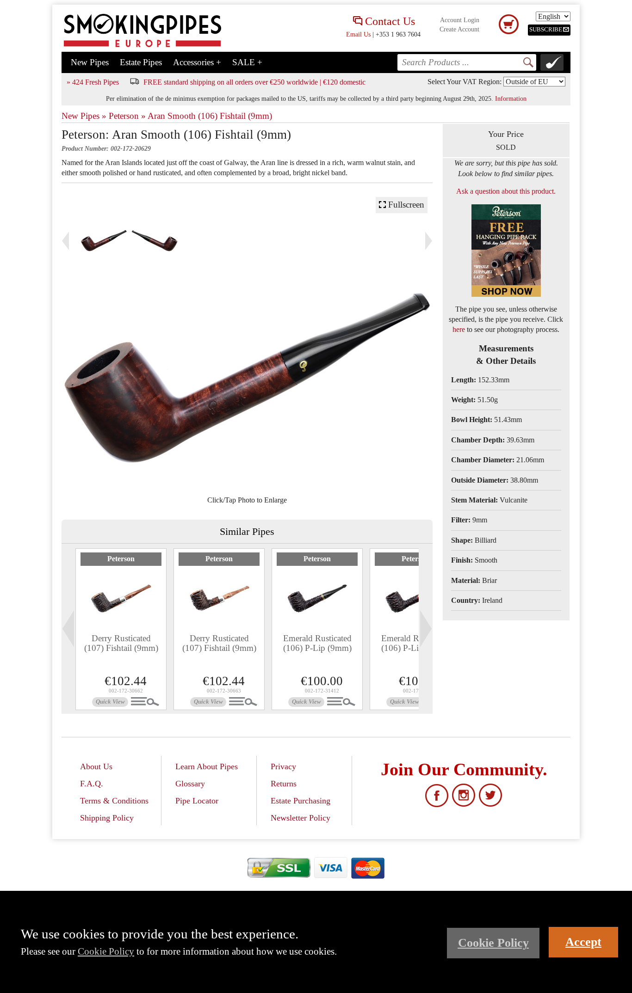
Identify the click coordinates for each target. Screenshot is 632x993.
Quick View (110, 702)
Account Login (459, 20)
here (458, 329)
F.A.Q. (91, 783)
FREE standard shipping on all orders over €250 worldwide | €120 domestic (254, 82)
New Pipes (90, 62)
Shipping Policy (107, 817)
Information (511, 98)
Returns (284, 783)
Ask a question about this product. (506, 191)
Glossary (190, 783)
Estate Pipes (141, 62)
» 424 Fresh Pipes (93, 82)
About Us (96, 766)
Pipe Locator (196, 800)
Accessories (197, 62)
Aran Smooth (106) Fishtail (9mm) (210, 116)
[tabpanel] (121, 629)
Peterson (121, 559)
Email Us (358, 34)
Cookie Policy (106, 951)
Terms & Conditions (114, 800)
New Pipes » (84, 116)
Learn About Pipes (206, 766)
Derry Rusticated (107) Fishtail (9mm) (121, 643)
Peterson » (127, 116)
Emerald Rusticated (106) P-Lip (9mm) (317, 643)
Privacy (283, 766)
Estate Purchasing (300, 800)
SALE (247, 62)
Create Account (459, 29)
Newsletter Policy (300, 817)
